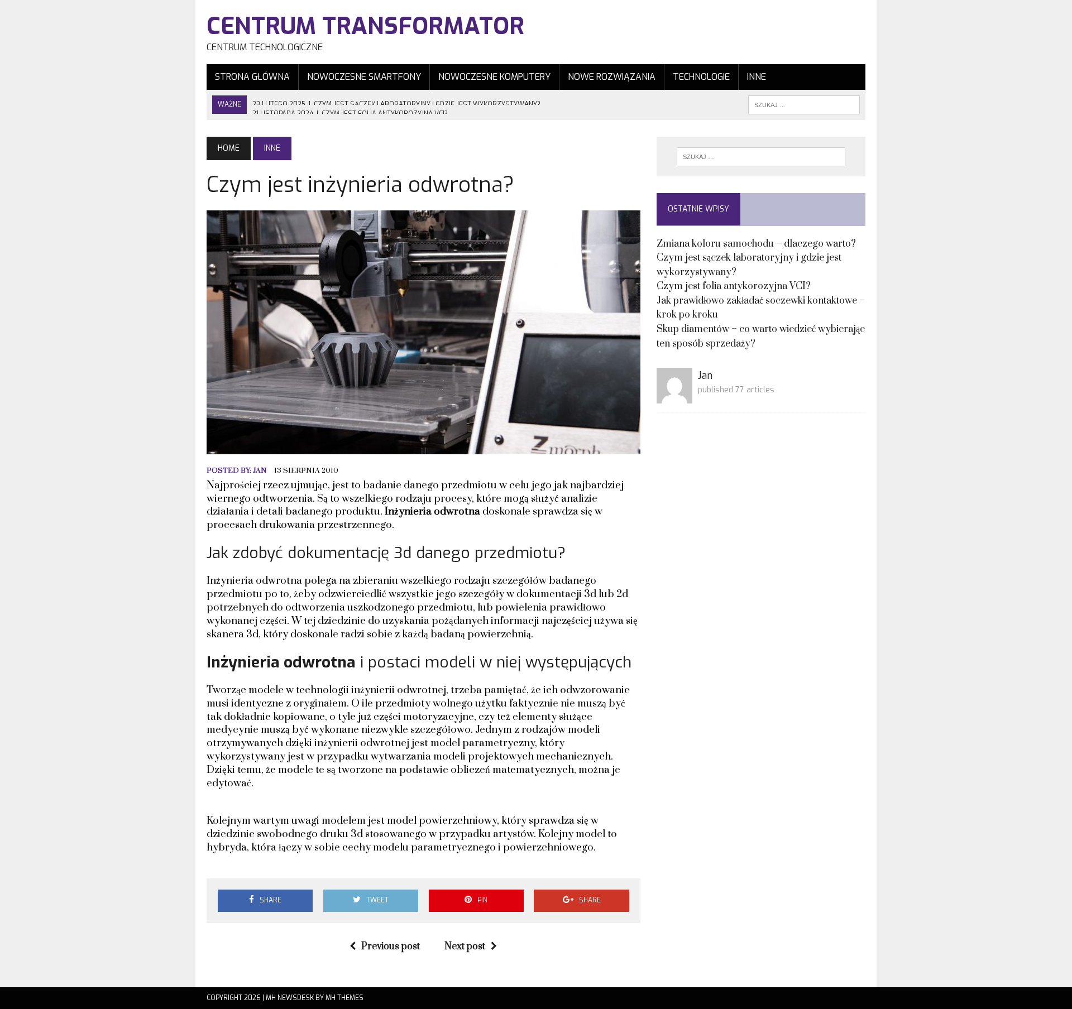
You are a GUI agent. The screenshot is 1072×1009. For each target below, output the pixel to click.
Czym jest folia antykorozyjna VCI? (734, 286)
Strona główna (252, 77)
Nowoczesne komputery (494, 77)
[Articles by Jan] (674, 396)
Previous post (390, 946)
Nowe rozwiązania (611, 77)
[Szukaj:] (761, 156)
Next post (464, 946)
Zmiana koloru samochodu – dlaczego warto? (756, 244)
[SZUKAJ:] (804, 104)
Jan (260, 470)
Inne (756, 77)
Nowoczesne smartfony (364, 77)
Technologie (701, 77)
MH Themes (344, 997)
